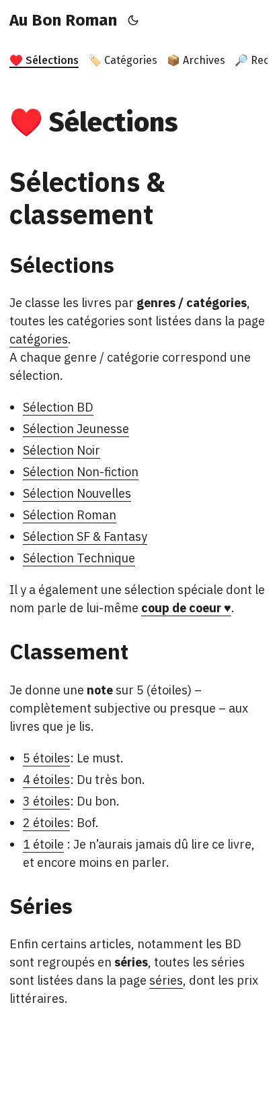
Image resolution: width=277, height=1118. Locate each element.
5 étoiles (46, 758)
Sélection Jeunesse (76, 428)
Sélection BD (58, 407)
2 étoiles (46, 822)
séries (166, 980)
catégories (38, 339)
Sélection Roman (69, 515)
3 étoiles (46, 801)
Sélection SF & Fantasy (85, 536)
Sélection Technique (79, 558)
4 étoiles (46, 779)
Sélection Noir (61, 450)
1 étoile (43, 844)
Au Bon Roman (63, 20)
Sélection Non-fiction (80, 472)
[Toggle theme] (133, 20)
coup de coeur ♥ (186, 608)
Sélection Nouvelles (77, 493)
